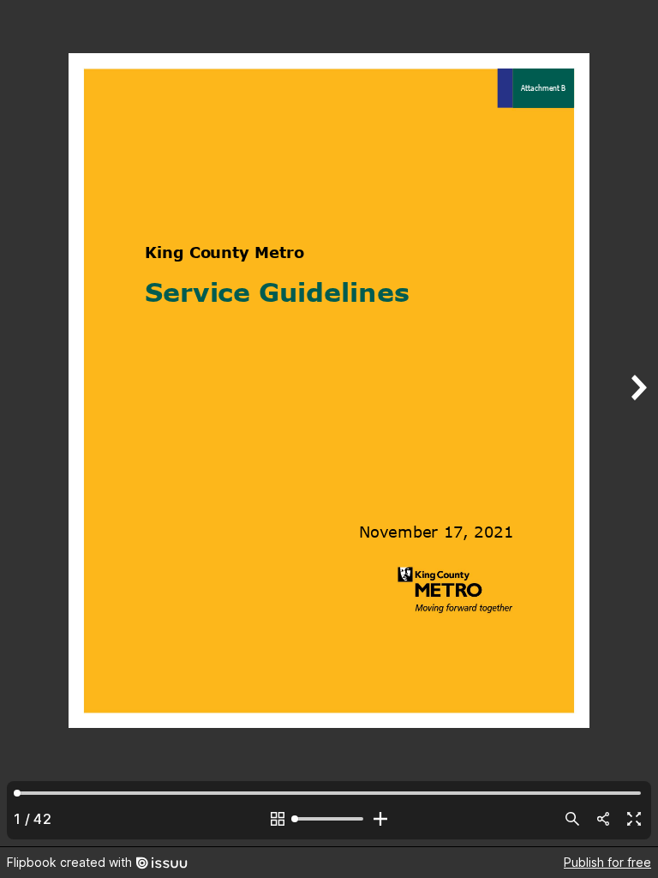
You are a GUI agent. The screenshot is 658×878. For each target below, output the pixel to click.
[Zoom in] (380, 819)
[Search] (572, 819)
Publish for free (607, 862)
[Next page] (637, 423)
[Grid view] (277, 819)
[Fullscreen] (634, 819)
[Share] (603, 819)
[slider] (329, 818)
